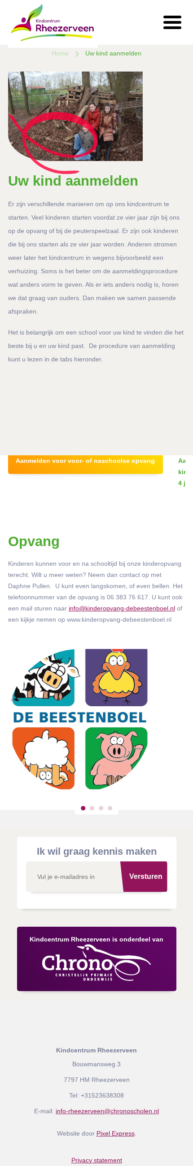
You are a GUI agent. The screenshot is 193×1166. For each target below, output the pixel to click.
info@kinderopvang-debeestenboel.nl (122, 608)
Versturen (145, 876)
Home (60, 53)
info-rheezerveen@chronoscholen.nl (107, 1111)
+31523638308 (102, 1095)
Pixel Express (115, 1133)
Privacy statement (96, 1160)
